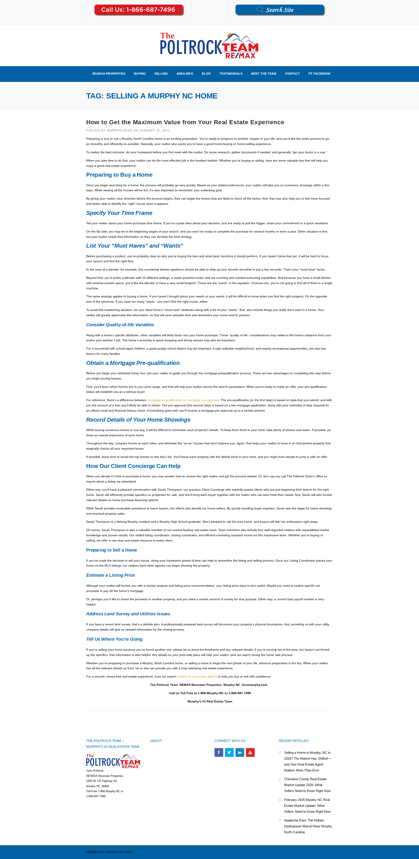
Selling (161, 73)
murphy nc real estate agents (197, 676)
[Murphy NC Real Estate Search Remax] (209, 45)
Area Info (185, 73)
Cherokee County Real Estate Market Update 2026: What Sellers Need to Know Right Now (307, 785)
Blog (206, 73)
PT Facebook (320, 73)
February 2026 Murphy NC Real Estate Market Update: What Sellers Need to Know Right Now (307, 805)
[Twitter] (229, 752)
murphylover (119, 130)
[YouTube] (250, 752)
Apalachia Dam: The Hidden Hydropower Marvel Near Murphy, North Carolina (308, 826)
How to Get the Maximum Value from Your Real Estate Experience (185, 122)
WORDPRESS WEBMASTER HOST (109, 852)
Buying (140, 73)
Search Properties (108, 73)
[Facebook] (219, 752)
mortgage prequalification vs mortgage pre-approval (183, 400)
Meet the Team (263, 73)
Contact (292, 73)
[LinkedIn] (239, 752)
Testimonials (231, 73)
